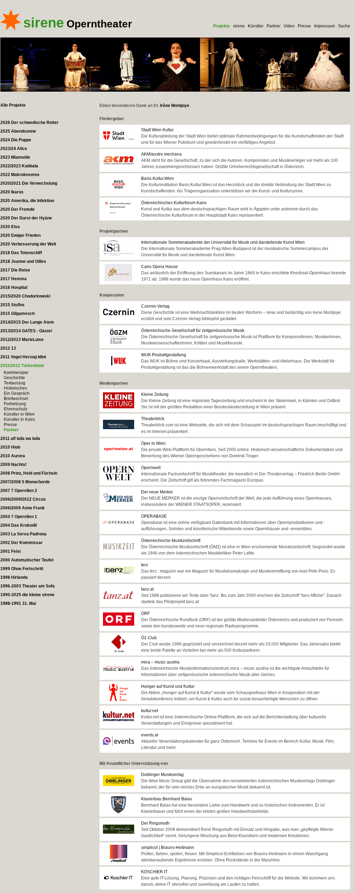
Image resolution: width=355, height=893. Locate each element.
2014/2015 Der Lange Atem (27, 322)
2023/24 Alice (13, 148)
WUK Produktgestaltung (163, 354)
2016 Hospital (13, 287)
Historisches (15, 388)
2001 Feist (10, 551)
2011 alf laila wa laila (20, 438)
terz (144, 564)
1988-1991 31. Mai (18, 603)
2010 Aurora (12, 455)
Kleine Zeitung (154, 394)
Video (289, 26)
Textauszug (14, 383)
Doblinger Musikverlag (162, 774)
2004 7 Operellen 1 (18, 516)
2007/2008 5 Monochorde (25, 481)
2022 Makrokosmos (20, 174)
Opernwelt (151, 467)
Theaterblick (152, 418)
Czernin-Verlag (155, 306)
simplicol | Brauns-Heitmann (167, 847)
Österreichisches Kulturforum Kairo (174, 202)
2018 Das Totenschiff (21, 252)
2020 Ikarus (12, 192)
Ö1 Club (149, 637)
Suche (344, 26)
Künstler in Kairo (19, 419)
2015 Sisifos (12, 304)
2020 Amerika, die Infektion (27, 200)
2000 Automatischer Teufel (26, 560)
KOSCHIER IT (154, 871)
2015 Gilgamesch (17, 313)
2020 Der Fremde (17, 209)
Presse (304, 26)
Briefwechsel (16, 398)
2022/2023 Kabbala (19, 166)
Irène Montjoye (174, 105)
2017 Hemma (13, 278)
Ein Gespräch (16, 393)
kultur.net (149, 710)
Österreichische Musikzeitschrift (170, 540)
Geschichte (14, 377)
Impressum (324, 26)
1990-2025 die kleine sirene (27, 594)
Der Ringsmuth (155, 823)
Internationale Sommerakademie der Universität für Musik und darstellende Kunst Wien (223, 242)
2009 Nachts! (13, 464)
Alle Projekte (13, 105)
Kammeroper (16, 372)
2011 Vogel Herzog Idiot (23, 356)
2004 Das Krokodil (18, 525)
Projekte (221, 26)
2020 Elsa (10, 226)
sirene (239, 26)
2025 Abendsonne (18, 131)
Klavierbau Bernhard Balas (166, 798)
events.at (149, 735)
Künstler (255, 26)
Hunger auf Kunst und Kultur (167, 686)
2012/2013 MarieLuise (22, 339)
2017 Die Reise (15, 270)
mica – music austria (160, 662)
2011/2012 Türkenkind (22, 365)
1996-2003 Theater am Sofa (27, 586)
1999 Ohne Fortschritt (21, 568)
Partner (273, 26)
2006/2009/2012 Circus (23, 499)
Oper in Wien (153, 443)
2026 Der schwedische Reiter (29, 122)
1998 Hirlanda (14, 577)
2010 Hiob (10, 447)
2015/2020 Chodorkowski (25, 296)
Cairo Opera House (159, 266)
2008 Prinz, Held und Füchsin (28, 473)
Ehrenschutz (15, 409)
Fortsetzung (15, 403)
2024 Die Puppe (15, 139)
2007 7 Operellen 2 (18, 490)
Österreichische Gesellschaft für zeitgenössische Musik (192, 330)
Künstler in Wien (19, 414)
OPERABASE (154, 516)
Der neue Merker (157, 492)
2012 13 (8, 348)
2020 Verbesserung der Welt (28, 244)
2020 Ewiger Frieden (20, 235)
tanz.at (147, 589)
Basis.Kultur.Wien (157, 178)
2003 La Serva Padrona (23, 534)
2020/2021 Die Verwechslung (28, 183)
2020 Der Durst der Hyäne (26, 218)
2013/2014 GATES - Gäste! (26, 330)
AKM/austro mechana (161, 154)
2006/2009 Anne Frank (22, 508)
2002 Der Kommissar (21, 542)
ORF (145, 613)
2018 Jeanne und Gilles (23, 261)
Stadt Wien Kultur (157, 129)
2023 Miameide (15, 157)
